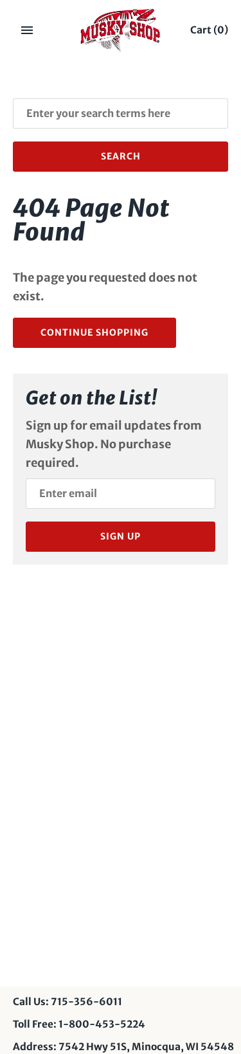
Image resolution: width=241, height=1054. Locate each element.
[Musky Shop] (120, 30)
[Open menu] (27, 30)
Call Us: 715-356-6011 (67, 1001)
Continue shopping (94, 332)
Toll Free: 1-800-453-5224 (79, 1024)
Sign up (120, 536)
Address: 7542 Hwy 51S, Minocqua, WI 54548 (123, 1046)
